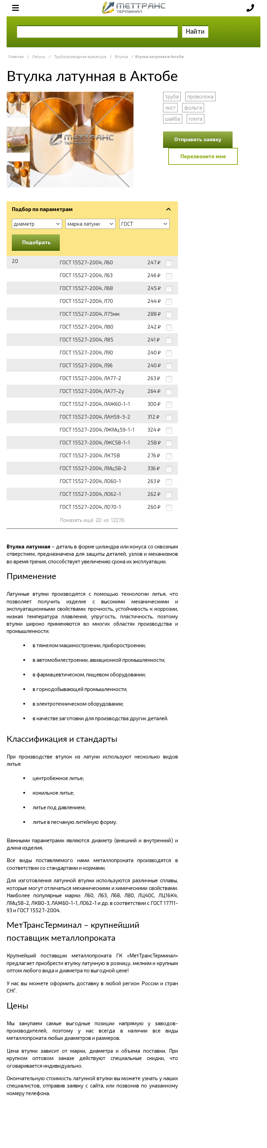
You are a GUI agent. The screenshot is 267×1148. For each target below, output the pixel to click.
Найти (195, 31)
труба (172, 96)
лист (170, 107)
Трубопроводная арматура (80, 56)
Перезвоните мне (203, 156)
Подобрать (36, 242)
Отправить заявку (197, 139)
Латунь (38, 56)
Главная (16, 56)
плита (195, 118)
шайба (172, 118)
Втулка (121, 56)
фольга (193, 107)
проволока (200, 96)
